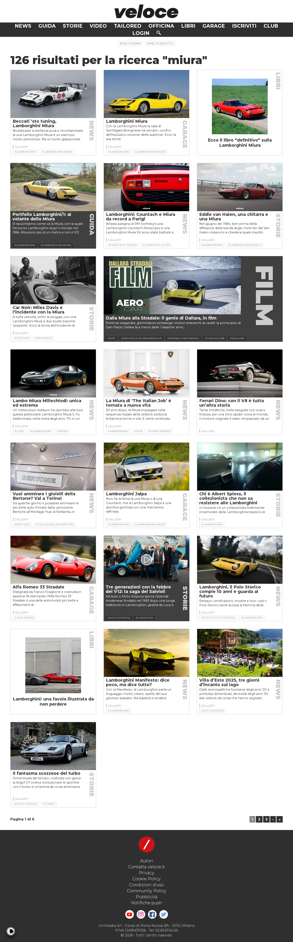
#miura (62, 431)
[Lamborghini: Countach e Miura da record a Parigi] (146, 187)
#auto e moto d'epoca (218, 617)
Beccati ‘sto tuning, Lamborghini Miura (34, 123)
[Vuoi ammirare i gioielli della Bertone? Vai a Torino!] (53, 467)
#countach (144, 617)
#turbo (49, 803)
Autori (146, 860)
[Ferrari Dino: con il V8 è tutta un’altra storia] (239, 373)
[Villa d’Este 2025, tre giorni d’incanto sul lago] (239, 653)
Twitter (163, 914)
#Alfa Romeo (24, 617)
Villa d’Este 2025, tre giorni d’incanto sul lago (229, 682)
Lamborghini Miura (126, 121)
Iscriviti (244, 26)
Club (271, 26)
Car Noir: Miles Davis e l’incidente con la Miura (38, 310)
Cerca (159, 33)
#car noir (21, 338)
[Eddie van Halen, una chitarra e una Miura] (239, 187)
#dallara (237, 338)
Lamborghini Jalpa (126, 493)
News (23, 26)
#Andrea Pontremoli (183, 338)
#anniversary (118, 431)
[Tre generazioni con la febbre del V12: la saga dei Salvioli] (146, 560)
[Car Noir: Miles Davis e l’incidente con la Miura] (53, 280)
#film (138, 431)
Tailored (127, 26)
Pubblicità (146, 896)
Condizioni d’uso (146, 884)
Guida (47, 26)
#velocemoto (160, 43)
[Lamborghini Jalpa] (146, 467)
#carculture (214, 338)
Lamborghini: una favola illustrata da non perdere (53, 701)
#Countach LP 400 (156, 244)
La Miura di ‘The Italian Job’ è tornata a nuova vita (138, 403)
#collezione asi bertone (54, 524)
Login (141, 33)
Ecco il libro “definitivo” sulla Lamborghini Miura (240, 142)
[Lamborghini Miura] (146, 94)
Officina (161, 26)
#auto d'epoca (118, 617)
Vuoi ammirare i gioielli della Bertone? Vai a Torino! (44, 496)
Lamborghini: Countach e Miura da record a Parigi (140, 216)
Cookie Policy (146, 878)
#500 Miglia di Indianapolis (141, 338)
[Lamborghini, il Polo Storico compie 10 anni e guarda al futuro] (239, 560)
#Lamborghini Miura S (244, 244)
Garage (213, 26)
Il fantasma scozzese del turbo (46, 773)
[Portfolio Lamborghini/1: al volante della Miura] (53, 187)
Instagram (141, 914)
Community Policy (146, 890)
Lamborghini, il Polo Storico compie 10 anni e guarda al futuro (230, 591)
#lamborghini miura (56, 151)
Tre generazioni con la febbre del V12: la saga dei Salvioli (138, 589)
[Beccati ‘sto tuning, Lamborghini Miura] (53, 94)
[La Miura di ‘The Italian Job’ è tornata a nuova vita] (146, 373)
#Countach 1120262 (122, 244)
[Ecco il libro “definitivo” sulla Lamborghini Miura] (240, 106)
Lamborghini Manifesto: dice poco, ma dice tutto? (137, 682)
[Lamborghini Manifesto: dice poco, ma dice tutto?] (146, 653)
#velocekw (130, 43)
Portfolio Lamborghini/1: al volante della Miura (41, 216)
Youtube (129, 914)
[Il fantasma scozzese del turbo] (53, 746)
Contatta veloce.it (146, 866)
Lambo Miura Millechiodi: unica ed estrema (47, 403)
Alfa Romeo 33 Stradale (38, 587)
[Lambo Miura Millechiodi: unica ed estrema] (53, 373)
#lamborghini (25, 151)
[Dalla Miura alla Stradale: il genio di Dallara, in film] (172, 285)
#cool (19, 431)
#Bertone (22, 524)
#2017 (111, 338)
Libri (188, 26)
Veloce (146, 11)
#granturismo (159, 431)
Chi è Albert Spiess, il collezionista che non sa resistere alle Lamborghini (228, 498)
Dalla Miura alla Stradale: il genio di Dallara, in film (161, 318)
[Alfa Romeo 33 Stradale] (53, 560)
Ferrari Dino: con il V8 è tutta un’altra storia (231, 403)
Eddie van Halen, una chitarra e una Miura (233, 216)
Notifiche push (146, 902)
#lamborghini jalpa (150, 524)
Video (98, 26)
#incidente (43, 338)
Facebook (152, 914)
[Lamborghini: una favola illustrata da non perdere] (53, 665)
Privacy (146, 872)
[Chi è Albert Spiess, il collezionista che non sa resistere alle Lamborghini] (239, 467)
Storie (73, 26)
